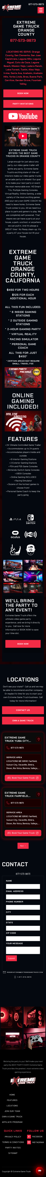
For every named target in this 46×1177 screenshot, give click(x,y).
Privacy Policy (13, 1137)
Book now (23, 93)
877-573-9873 (23, 40)
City (8, 912)
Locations (12, 1106)
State (9, 922)
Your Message (14, 943)
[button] (41, 10)
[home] (11, 8)
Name (9, 881)
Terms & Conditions (13, 1142)
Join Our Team (12, 1111)
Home (12, 1095)
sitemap (13, 1153)
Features (12, 1100)
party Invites (13, 1148)
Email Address (14, 891)
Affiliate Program (12, 1122)
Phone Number (14, 902)
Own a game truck (23, 720)
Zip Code (11, 933)
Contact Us (23, 710)
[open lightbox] (12, 565)
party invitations (23, 103)
